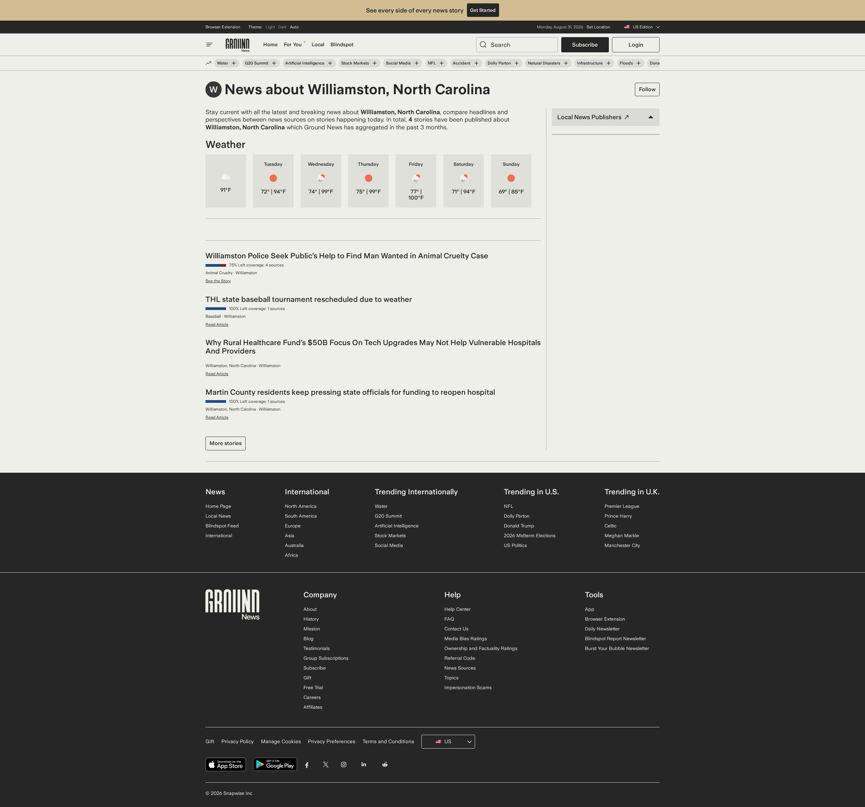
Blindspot (341, 45)
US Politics (515, 545)
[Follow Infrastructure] (609, 63)
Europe (293, 525)
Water (222, 63)
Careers (312, 697)
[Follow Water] (234, 63)
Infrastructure (590, 63)
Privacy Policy (237, 741)
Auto (294, 27)
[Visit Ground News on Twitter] (325, 764)
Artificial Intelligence (304, 63)
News (215, 491)
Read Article (216, 324)
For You (293, 45)
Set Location (598, 27)
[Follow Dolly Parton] (517, 63)
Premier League (621, 506)
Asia (289, 535)
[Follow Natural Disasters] (566, 63)
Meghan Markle (621, 535)
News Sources (460, 668)
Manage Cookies (281, 741)
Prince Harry (618, 516)
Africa (291, 555)
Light (270, 27)
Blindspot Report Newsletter (615, 638)
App (589, 609)
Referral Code (459, 658)
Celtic (610, 525)
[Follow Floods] (639, 63)
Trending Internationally (416, 491)
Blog (308, 638)
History (311, 619)
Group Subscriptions (325, 658)
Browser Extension (222, 27)
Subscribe (585, 45)
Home (270, 45)
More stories (225, 443)
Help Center (457, 609)
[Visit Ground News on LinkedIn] (363, 764)
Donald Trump (519, 525)
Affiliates (312, 707)
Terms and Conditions (388, 741)
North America (301, 506)
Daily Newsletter (602, 628)
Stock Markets (355, 63)
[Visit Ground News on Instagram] (343, 764)
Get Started (483, 10)
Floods (626, 63)
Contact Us (456, 628)
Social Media (398, 63)
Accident (461, 63)
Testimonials (316, 648)
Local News (218, 516)
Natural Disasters (544, 63)
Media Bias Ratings (465, 638)
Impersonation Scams (468, 687)
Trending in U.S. (531, 491)
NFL (432, 63)
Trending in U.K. (632, 491)
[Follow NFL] (442, 63)
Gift (307, 677)
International (218, 535)
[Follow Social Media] (417, 63)
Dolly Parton (499, 63)
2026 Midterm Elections (529, 535)
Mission (311, 628)
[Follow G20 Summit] (274, 63)
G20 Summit (256, 63)
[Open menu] (209, 45)
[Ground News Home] (237, 45)
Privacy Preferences (331, 741)
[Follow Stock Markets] (375, 63)
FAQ (449, 619)
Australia (294, 545)
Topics (451, 677)
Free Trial (313, 687)
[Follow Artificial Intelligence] (330, 63)
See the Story (218, 281)
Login (635, 45)
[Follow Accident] (476, 63)
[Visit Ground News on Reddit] (385, 764)
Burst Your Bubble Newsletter (617, 648)
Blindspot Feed (222, 525)
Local (318, 45)
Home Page (218, 506)
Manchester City (622, 545)
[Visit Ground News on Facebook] (307, 765)
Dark (282, 27)
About (310, 609)
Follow (647, 89)
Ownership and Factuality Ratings (480, 648)
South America (301, 516)
